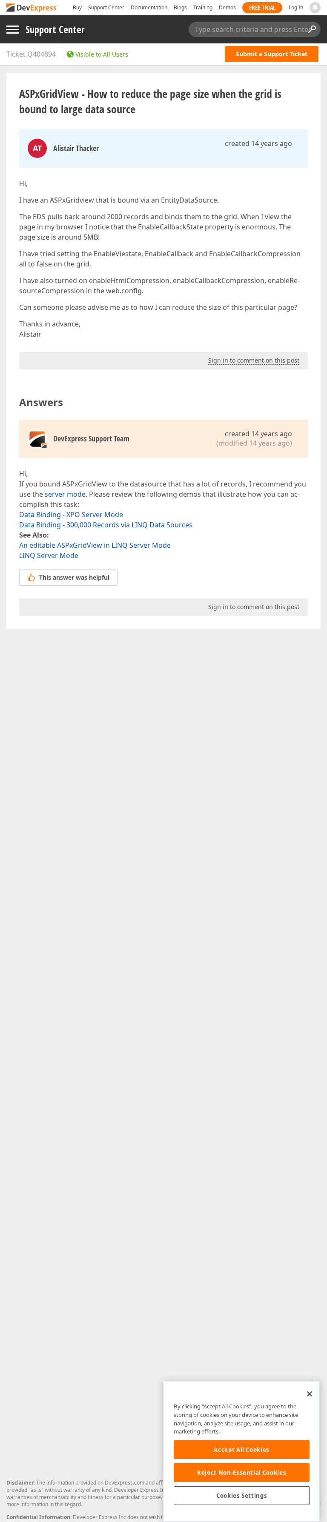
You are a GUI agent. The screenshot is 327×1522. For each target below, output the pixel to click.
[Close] (309, 1394)
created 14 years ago (258, 143)
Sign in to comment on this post (253, 360)
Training (202, 7)
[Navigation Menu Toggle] (13, 29)
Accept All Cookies (242, 1449)
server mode (65, 494)
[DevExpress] (32, 8)
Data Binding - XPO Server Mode (71, 514)
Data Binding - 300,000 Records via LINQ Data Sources (105, 524)
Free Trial (262, 7)
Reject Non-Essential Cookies (241, 1472)
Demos (227, 7)
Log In (296, 7)
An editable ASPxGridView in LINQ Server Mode (95, 545)
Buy (77, 7)
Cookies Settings (241, 1495)
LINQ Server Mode (48, 555)
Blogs (180, 7)
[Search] (312, 29)
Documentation (149, 7)
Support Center (106, 7)
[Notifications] (315, 7)
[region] (241, 1451)
